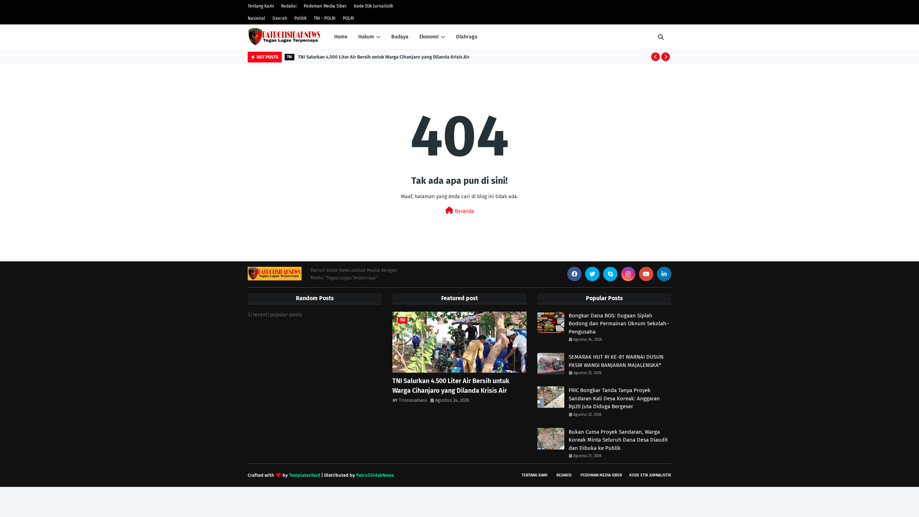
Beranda (463, 211)
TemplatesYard (304, 475)
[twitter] (592, 274)
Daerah (279, 18)
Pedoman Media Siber (325, 6)
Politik (300, 18)
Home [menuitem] (340, 37)
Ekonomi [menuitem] (429, 37)
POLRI (348, 18)
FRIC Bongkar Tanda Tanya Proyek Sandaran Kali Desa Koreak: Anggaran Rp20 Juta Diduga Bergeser (614, 398)
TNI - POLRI (325, 18)
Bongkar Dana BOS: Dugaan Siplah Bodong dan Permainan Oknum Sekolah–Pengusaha (619, 323)
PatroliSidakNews (375, 475)
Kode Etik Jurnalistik (373, 6)
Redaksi (289, 6)
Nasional (256, 18)
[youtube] (646, 274)
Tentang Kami (261, 6)
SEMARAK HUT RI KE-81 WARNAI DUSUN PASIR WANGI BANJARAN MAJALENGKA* (616, 361)
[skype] (610, 274)
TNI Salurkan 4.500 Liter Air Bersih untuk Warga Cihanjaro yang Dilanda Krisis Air (384, 57)
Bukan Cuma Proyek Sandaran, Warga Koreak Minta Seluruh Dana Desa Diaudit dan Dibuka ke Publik (618, 440)
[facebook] (574, 274)
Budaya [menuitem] (400, 37)
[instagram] (628, 274)
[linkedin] (664, 274)
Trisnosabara (413, 400)
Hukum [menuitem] (366, 37)
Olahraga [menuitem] (466, 37)
